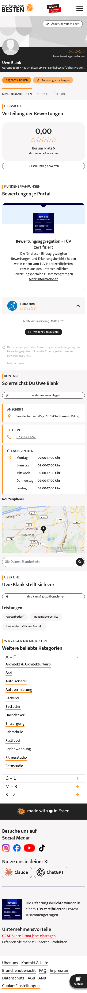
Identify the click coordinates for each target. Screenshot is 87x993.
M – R (42, 786)
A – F (41, 657)
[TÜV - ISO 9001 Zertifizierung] (12, 909)
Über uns (60, 94)
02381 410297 (26, 437)
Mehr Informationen (43, 279)
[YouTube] (29, 848)
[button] (16, 80)
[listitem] (28, 665)
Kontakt (43, 94)
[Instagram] (6, 848)
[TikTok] (42, 848)
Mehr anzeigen (16, 363)
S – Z (42, 795)
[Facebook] (17, 848)
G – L (42, 778)
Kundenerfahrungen (17, 94)
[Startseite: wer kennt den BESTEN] (18, 8)
